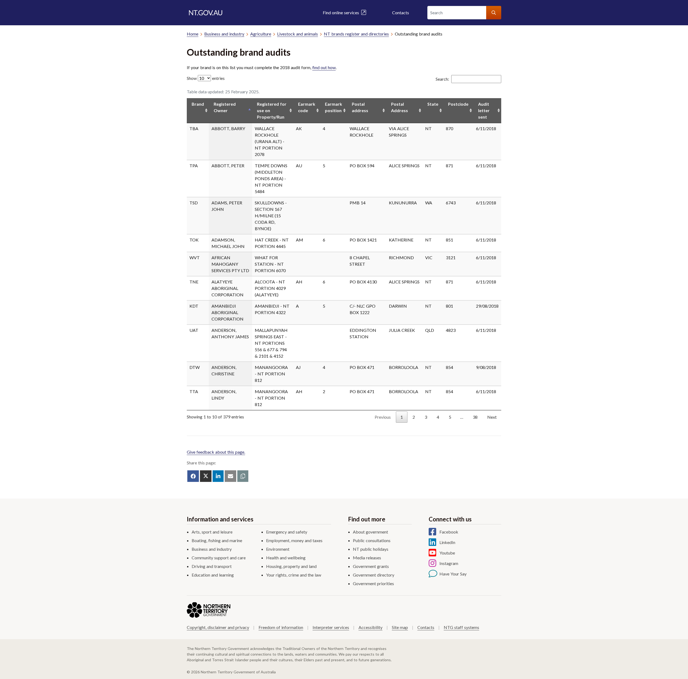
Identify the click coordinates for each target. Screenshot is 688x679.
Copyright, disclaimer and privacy (218, 627)
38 (475, 417)
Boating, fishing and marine (217, 540)
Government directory (373, 574)
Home (192, 33)
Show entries (206, 78)
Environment (277, 549)
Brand (198, 103)
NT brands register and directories (356, 33)
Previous (383, 417)
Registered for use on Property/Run (271, 110)
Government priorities (373, 583)
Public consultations (371, 540)
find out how (324, 67)
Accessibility (370, 627)
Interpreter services (331, 627)
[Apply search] (493, 12)
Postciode (458, 103)
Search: (442, 78)
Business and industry (224, 33)
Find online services (342, 12)
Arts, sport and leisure (212, 531)
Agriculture (260, 33)
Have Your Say (453, 573)
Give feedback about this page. (216, 451)
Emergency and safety (286, 531)
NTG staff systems (461, 627)
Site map (400, 627)
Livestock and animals (297, 33)
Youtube (447, 552)
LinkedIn (447, 542)
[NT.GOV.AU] (205, 12)
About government (370, 531)
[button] (242, 476)
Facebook (448, 531)
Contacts (400, 12)
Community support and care (219, 557)
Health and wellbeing (286, 557)
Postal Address (399, 107)
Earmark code (306, 107)
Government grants (371, 566)
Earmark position (333, 107)
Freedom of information (281, 627)
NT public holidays (370, 549)
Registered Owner (225, 107)
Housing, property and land (291, 566)
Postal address (360, 107)
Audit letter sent (484, 110)
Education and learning (213, 574)
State (432, 103)
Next (492, 417)
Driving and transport (212, 566)
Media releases (367, 557)
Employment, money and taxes (294, 540)
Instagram (448, 563)
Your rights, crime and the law (293, 574)
